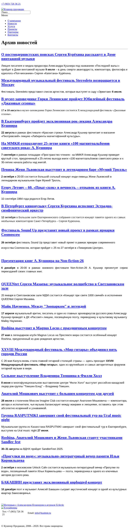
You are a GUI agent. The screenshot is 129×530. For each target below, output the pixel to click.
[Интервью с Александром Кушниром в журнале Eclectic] (32, 505)
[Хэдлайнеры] (9, 507)
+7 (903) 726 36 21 (11, 4)
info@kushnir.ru (43, 513)
